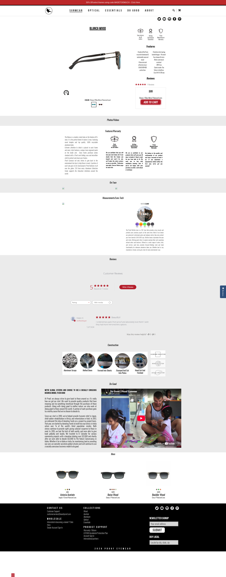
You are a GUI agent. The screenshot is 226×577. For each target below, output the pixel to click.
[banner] (49, 11)
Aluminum (87, 516)
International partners (91, 538)
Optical (94, 10)
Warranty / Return (90, 530)
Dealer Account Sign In (55, 527)
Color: (98, 100)
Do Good (133, 10)
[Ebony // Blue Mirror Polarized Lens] (93, 104)
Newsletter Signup (159, 518)
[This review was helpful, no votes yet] (148, 334)
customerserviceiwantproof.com (59, 514)
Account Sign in (89, 535)
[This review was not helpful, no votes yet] (153, 334)
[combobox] (81, 302)
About (149, 10)
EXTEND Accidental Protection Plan (96, 533)
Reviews (151, 78)
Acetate (86, 514)
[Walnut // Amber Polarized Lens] (100, 104)
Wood (86, 511)
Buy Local (154, 537)
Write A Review (127, 287)
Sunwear (76, 10)
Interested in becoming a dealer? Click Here (60, 523)
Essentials (113, 10)
